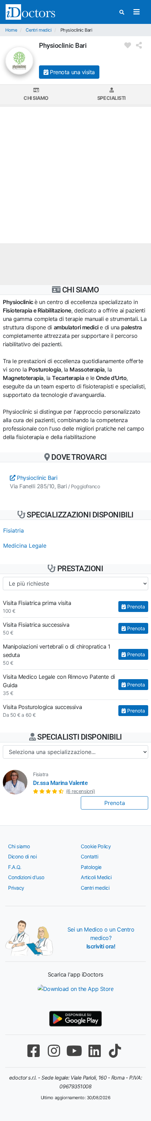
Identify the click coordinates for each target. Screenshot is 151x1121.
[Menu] (136, 12)
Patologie (91, 867)
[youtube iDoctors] (74, 1050)
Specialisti (111, 98)
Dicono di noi (22, 856)
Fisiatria (13, 530)
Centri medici (38, 30)
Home (11, 30)
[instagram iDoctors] (54, 1050)
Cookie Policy (96, 846)
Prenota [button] (114, 802)
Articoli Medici (96, 877)
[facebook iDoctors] (33, 1050)
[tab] (36, 94)
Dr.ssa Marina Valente (60, 782)
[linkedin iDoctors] (94, 1050)
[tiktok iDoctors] (115, 1050)
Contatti (89, 856)
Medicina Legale (24, 545)
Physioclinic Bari (36, 477)
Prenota (135, 607)
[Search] (121, 12)
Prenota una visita (71, 72)
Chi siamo (36, 98)
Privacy (16, 888)
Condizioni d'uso (26, 877)
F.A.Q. (14, 867)
